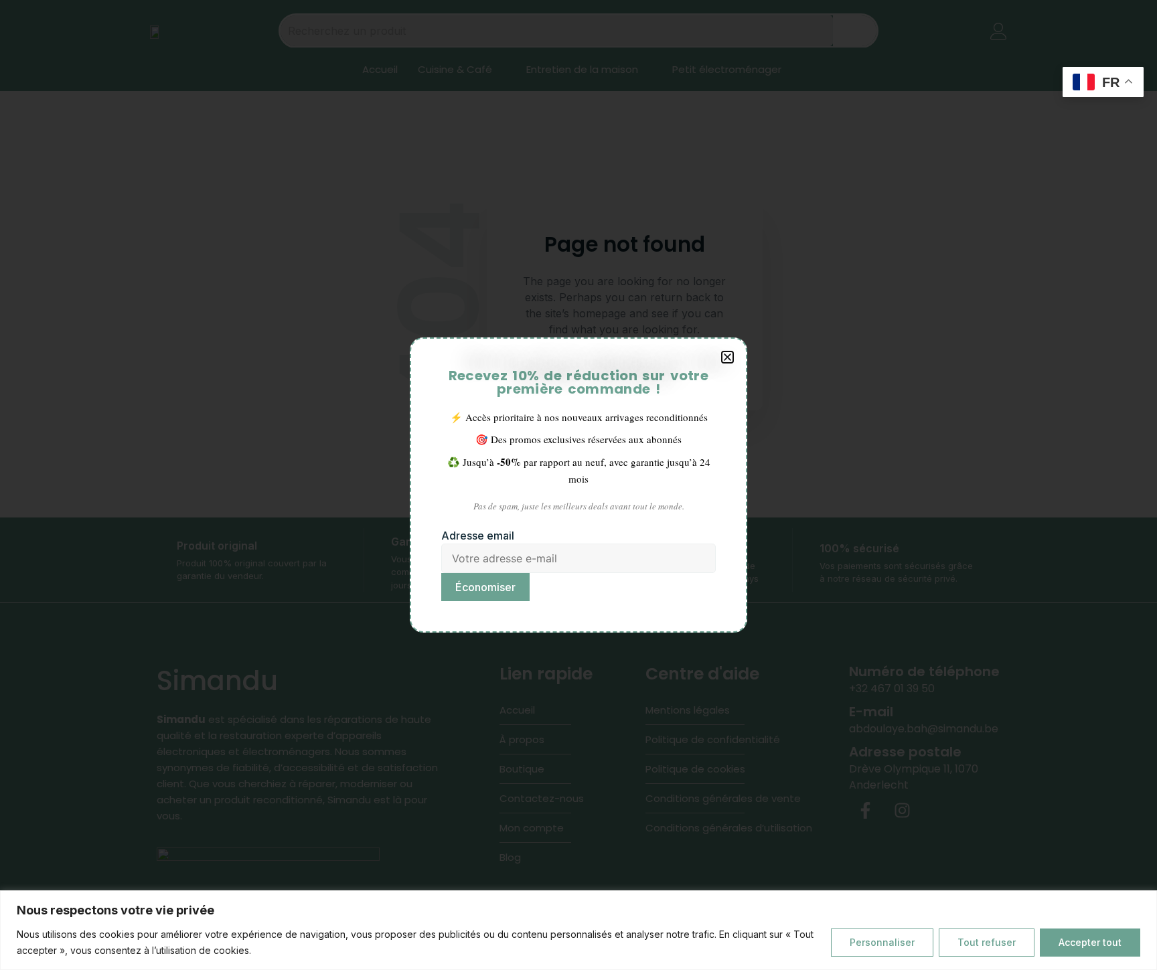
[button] (727, 357)
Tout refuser (986, 942)
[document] (578, 485)
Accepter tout (1090, 942)
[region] (578, 930)
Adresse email (477, 535)
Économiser (485, 587)
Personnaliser (882, 942)
